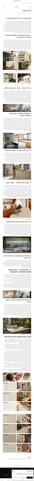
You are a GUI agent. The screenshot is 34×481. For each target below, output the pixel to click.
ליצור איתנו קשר (8, 369)
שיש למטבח (16, 363)
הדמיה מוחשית (28, 357)
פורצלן (22, 353)
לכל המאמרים (17, 6)
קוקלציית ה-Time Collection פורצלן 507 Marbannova (10, 297)
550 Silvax (24, 334)
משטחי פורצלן (20, 233)
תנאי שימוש (23, 479)
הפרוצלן (10, 367)
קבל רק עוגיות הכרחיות (23, 477)
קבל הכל (30, 477)
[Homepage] (17, 0)
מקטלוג (21, 350)
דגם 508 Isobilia (18, 70)
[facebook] (22, 14)
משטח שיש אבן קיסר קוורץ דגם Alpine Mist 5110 (17, 147)
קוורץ (7, 353)
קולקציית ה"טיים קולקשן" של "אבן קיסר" (13, 279)
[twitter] (19, 14)
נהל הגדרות (15, 477)
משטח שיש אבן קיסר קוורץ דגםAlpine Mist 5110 (24, 297)
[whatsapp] (20, 14)
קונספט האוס (7, 357)
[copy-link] (18, 14)
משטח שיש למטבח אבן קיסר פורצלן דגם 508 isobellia (23, 180)
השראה (11, 354)
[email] (23, 14)
